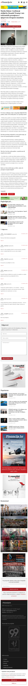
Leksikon (11, 194)
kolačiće (7, 674)
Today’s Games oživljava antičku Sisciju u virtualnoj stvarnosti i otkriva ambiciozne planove (18, 420)
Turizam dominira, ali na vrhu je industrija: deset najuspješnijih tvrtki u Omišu (18, 395)
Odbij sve (14, 683)
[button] (1, 24)
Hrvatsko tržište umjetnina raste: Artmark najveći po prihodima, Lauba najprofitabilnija (17, 206)
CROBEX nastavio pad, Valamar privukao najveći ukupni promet (16, 427)
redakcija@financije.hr (11, 610)
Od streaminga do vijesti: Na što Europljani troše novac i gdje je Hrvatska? (15, 223)
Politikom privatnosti (10, 677)
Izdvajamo (3, 20)
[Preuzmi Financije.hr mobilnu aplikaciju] (19, 2)
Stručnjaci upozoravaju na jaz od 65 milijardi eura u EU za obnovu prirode (17, 217)
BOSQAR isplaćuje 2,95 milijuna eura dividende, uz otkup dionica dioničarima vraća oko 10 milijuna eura (18, 411)
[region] (14, 677)
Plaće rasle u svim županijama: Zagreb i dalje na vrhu (17, 212)
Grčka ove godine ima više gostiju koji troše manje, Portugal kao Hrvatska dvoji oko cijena (18, 403)
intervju (4, 194)
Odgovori (2, 240)
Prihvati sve (14, 680)
